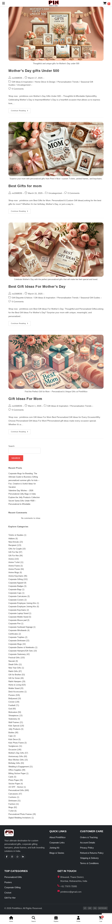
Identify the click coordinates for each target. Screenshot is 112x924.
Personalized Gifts (13, 877)
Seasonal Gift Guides (90, 297)
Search (11, 446)
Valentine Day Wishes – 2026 (20, 490)
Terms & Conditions (89, 863)
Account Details (87, 842)
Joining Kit (54, 847)
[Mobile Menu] (2, 3)
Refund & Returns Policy (92, 853)
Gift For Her (10, 897)
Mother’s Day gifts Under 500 (33, 71)
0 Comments (18, 89)
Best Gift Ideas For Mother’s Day (36, 286)
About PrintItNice (57, 837)
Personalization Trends (68, 82)
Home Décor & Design (45, 82)
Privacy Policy (87, 847)
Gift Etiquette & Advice (22, 297)
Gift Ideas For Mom (25, 399)
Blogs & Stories (56, 853)
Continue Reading (21, 109)
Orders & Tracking (89, 837)
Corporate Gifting (12, 887)
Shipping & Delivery (89, 858)
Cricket (7, 892)
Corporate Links (57, 842)
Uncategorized (23, 85)
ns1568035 (17, 78)
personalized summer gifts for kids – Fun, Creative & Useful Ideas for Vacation (23, 483)
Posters (8, 882)
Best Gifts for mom (25, 186)
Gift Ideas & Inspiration (22, 82)
